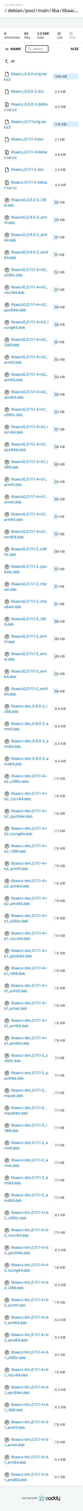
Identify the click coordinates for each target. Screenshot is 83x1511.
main (43, 10)
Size (75, 49)
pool (30, 10)
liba (55, 10)
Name (16, 49)
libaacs (69, 10)
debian (15, 10)
